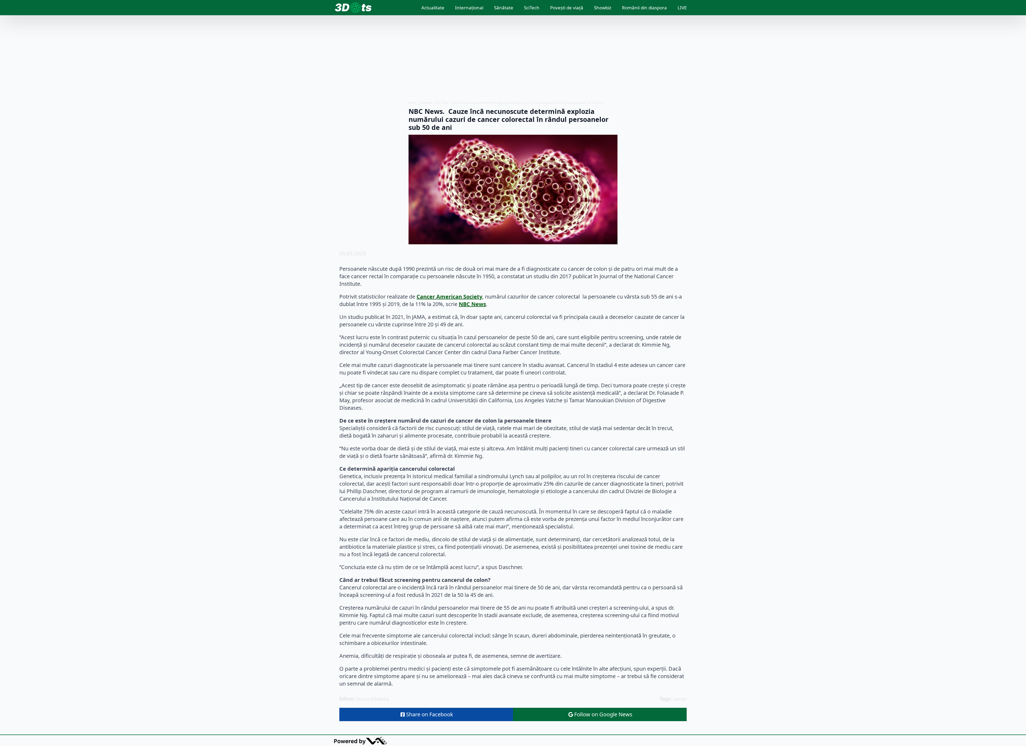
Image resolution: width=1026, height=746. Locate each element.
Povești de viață (566, 8)
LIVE (682, 8)
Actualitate (432, 8)
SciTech (531, 8)
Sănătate (503, 8)
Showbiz (602, 8)
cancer (680, 699)
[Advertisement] (513, 58)
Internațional (469, 8)
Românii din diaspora (644, 8)
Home (413, 103)
